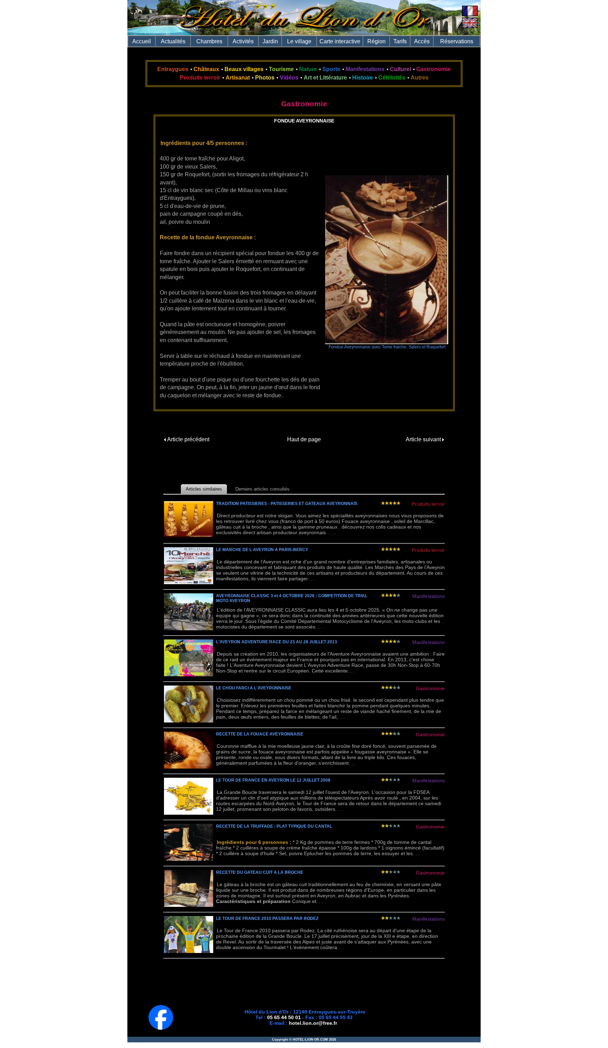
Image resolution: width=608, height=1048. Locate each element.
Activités (243, 41)
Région (376, 41)
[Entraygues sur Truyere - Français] (470, 14)
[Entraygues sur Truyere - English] (470, 26)
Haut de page (304, 439)
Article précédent (187, 439)
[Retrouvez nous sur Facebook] (160, 1028)
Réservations (456, 41)
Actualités (173, 41)
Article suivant (424, 439)
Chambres (209, 41)
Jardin (270, 41)
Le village (299, 41)
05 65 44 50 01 (284, 1017)
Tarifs (400, 41)
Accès (422, 41)
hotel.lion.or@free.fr (313, 1023)
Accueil (141, 41)
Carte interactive (339, 41)
